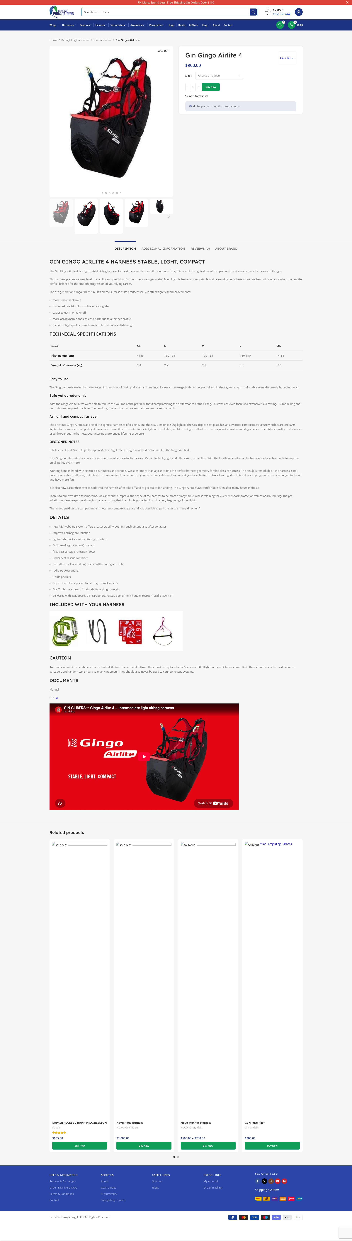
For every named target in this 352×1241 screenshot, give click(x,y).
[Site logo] (62, 11)
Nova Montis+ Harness (196, 1122)
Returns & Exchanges (63, 1181)
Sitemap (157, 1181)
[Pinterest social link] (284, 1181)
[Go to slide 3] (106, 193)
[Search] (253, 12)
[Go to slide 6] (117, 193)
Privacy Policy (109, 1194)
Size (188, 75)
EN (57, 697)
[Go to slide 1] (174, 1157)
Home (53, 40)
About (104, 1181)
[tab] (125, 246)
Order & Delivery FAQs (63, 1187)
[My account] (299, 12)
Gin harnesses (102, 40)
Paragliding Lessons (113, 1200)
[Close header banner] (347, 2)
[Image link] (279, 1198)
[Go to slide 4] (109, 193)
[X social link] (264, 1181)
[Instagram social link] (271, 1181)
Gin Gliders (287, 58)
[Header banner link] (176, 2)
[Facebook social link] (258, 1181)
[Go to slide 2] (102, 193)
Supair (56, 1127)
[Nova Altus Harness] (143, 980)
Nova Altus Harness (129, 1122)
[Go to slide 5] (113, 193)
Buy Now (211, 87)
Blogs (155, 1187)
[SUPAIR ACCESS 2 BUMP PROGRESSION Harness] (79, 980)
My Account (211, 1181)
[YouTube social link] (277, 1181)
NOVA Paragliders (127, 1127)
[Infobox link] (278, 12)
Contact (54, 1200)
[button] (54, 216)
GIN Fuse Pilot (255, 1122)
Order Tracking (213, 1187)
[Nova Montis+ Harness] (208, 980)
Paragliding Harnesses (75, 40)
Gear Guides (108, 1187)
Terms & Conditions (62, 1194)
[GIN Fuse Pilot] (272, 980)
